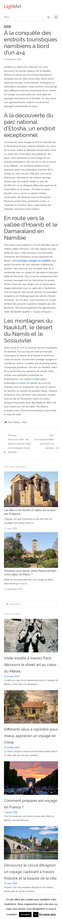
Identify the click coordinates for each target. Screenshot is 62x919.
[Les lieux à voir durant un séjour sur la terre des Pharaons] (31, 473)
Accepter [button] (25, 914)
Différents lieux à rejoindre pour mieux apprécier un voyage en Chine (31, 735)
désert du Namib (28, 383)
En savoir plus (47, 914)
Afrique (7, 26)
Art (12, 6)
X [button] (36, 914)
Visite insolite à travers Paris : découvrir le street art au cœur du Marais (30, 664)
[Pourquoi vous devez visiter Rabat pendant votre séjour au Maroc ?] (31, 534)
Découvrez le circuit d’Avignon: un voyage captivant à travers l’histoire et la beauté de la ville (30, 871)
